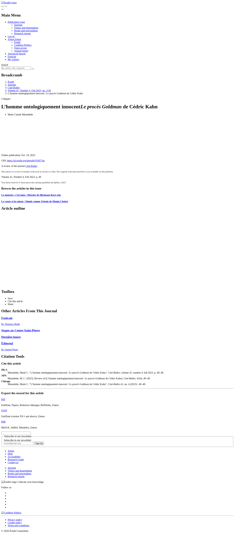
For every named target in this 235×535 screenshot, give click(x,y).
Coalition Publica (22, 45)
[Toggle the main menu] (2, 9)
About (18, 39)
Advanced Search (17, 53)
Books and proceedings (26, 30)
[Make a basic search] (2, 6)
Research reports (22, 33)
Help (10, 453)
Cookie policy (15, 522)
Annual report (21, 50)
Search (4, 65)
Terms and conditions (18, 525)
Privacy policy (15, 519)
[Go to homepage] (9, 2)
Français (12, 56)
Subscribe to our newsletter (17, 440)
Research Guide (16, 459)
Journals (18, 25)
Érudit (17, 42)
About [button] (11, 39)
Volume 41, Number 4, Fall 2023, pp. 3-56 (29, 90)
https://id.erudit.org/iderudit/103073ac (26, 160)
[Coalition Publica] (11, 512)
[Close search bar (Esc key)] (5, 6)
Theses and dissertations (26, 27)
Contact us (13, 462)
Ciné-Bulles (14, 87)
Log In (11, 36)
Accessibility (14, 456)
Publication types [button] (16, 22)
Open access (20, 48)
